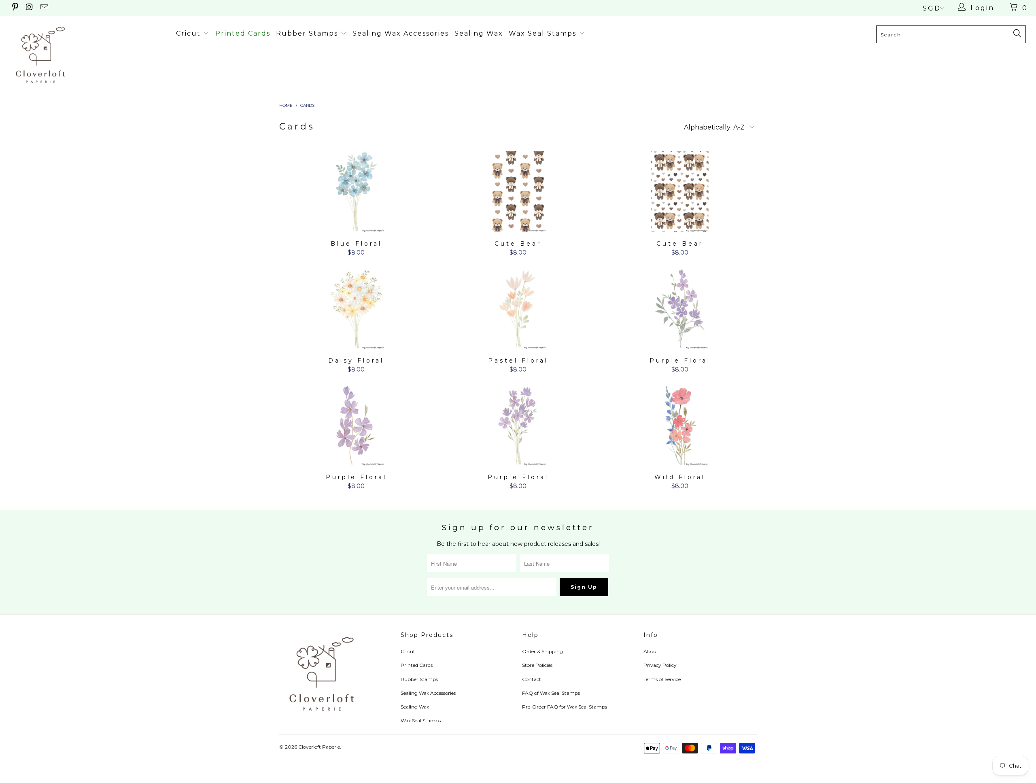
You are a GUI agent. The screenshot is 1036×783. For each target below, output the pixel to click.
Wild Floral (680, 425)
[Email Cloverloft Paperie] (43, 8)
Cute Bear (518, 191)
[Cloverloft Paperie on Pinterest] (14, 8)
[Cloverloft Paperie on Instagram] (29, 8)
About (650, 651)
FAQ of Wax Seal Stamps (551, 693)
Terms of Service (662, 679)
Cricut (189, 33)
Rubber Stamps (308, 33)
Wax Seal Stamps (544, 33)
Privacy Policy (660, 665)
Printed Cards (242, 33)
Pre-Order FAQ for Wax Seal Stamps (564, 707)
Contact (531, 679)
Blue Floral (356, 191)
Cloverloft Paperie (319, 747)
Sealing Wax (478, 33)
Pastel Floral (518, 308)
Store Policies (537, 665)
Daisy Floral (356, 308)
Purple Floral (680, 308)
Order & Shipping (542, 651)
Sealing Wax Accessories (400, 33)
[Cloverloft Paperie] (87, 54)
